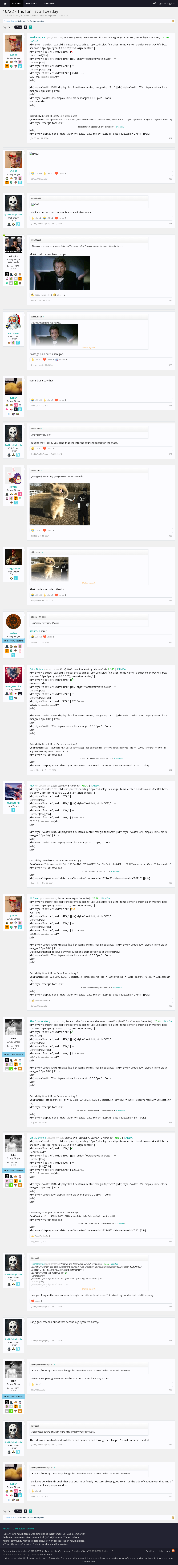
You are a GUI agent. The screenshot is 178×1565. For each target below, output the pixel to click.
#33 (170, 1006)
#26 (170, 405)
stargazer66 (13, 568)
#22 (170, 179)
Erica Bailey (36, 669)
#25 (170, 365)
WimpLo (34, 300)
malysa (13, 633)
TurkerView (119, 127)
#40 (170, 1496)
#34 (170, 1122)
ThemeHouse (46, 1554)
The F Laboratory (40, 1021)
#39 (170, 1444)
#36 (170, 1306)
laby (32, 1122)
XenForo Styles (81, 1551)
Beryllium (150, 1551)
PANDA (34, 40)
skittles (13, 486)
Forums (16, 3)
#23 (170, 223)
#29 (170, 600)
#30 (170, 642)
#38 (170, 1390)
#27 (170, 454)
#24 (170, 300)
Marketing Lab (38, 37)
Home (5, 3)
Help (161, 1551)
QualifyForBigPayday (13, 214)
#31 (170, 770)
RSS (173, 1550)
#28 (170, 536)
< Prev (18, 27)
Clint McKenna (38, 1137)
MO (32, 785)
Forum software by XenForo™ (28, 1551)
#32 (170, 883)
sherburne (13, 333)
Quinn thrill (13, 802)
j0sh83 (53, 15)
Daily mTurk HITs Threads (27, 15)
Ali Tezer (35, 898)
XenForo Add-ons (63, 1551)
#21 (170, 138)
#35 (170, 1241)
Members (31, 3)
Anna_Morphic (13, 686)
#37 (170, 1340)
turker (13, 397)
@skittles (35, 631)
